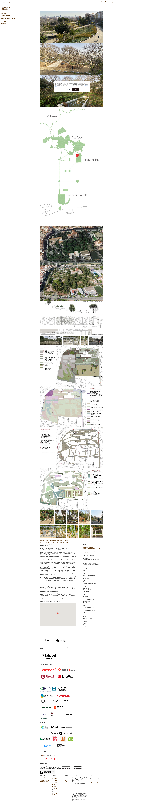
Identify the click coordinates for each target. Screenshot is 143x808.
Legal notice (66, 777)
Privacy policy (65, 782)
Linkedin (55, 780)
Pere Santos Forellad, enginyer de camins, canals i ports (93, 549)
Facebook (55, 782)
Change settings (67, 89)
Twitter (55, 786)
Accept (76, 89)
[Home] (6, 6)
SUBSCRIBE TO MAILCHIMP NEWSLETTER (56, 793)
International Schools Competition (44, 782)
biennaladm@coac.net (93, 782)
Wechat (55, 790)
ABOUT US (3, 12)
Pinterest (55, 788)
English (110, 1)
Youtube (55, 784)
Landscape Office (43, 777)
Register (103, 1)
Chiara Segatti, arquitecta (88, 547)
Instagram (55, 778)
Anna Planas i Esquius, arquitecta (90, 546)
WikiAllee (41, 779)
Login (98, 1)
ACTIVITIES (3, 20)
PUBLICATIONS (4, 21)
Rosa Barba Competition (44, 780)
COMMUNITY (3, 16)
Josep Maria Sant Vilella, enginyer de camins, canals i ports (92, 551)
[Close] (88, 82)
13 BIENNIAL (3, 13)
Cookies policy (65, 779)
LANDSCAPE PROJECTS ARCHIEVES (9, 18)
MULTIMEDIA (3, 23)
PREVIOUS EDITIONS (5, 15)
